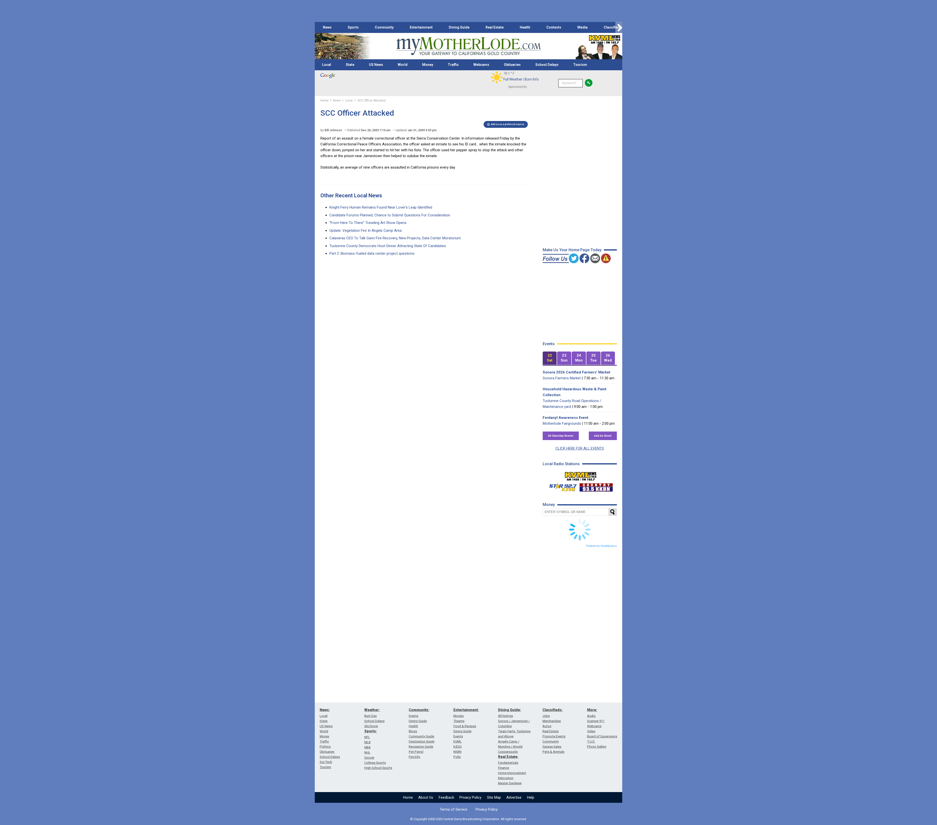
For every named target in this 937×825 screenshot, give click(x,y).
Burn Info (532, 79)
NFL (367, 737)
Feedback (446, 797)
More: (592, 710)
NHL (367, 752)
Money (427, 65)
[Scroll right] (618, 27)
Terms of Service (453, 809)
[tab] (550, 358)
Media (582, 27)
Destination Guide (421, 741)
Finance (503, 768)
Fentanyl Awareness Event (565, 417)
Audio (591, 716)
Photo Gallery (596, 746)
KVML (457, 741)
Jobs (546, 716)
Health (525, 27)
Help (530, 797)
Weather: (372, 710)
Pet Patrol (416, 752)
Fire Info (414, 757)
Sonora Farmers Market (562, 378)
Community (384, 27)
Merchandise (551, 721)
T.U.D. (591, 741)
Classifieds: (552, 710)
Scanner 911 (595, 721)
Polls (457, 757)
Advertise (513, 797)
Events (413, 716)
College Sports (375, 763)
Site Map (494, 797)
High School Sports (378, 768)
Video (591, 731)
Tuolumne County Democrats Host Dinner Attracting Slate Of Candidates (387, 246)
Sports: (370, 731)
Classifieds (613, 27)
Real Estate (495, 27)
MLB (367, 742)
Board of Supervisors (602, 736)
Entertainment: (466, 710)
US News (376, 65)
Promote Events (553, 736)
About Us (425, 797)
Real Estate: (508, 757)
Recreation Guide (421, 746)
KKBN (457, 752)
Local (326, 65)
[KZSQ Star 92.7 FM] (561, 486)
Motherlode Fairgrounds (562, 423)
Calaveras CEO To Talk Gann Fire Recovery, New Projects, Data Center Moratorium (395, 238)
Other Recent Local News (351, 195)
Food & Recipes (464, 726)
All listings (505, 716)
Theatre (458, 721)
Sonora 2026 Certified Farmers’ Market (576, 372)
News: (325, 710)
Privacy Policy (470, 797)
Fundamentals (508, 763)
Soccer (369, 757)
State (350, 65)
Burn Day (370, 716)
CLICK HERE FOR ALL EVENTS (579, 448)
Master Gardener (510, 783)
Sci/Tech (326, 762)
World (402, 65)
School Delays (547, 65)
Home (408, 797)
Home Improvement (512, 773)
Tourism (580, 65)
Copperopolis (508, 752)
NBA (367, 747)
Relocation (505, 778)
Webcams (481, 65)
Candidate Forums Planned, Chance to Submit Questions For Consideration (389, 215)
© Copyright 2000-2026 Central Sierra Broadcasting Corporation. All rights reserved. (468, 819)
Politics (325, 746)
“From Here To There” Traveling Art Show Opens (368, 223)
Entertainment (421, 27)
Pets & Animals (553, 752)
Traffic (453, 65)
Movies (458, 716)
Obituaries (512, 65)
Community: (419, 710)
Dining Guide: (509, 710)
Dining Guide (459, 27)
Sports (353, 27)
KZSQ (457, 746)
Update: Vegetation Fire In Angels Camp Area (365, 230)
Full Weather (512, 79)
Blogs (413, 731)
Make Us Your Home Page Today (572, 250)
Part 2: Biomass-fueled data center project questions (372, 253)
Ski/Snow (371, 726)
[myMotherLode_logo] (468, 46)
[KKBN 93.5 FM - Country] (596, 486)
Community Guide (421, 736)
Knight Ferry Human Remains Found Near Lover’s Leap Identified (380, 207)
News (327, 27)
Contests (553, 27)
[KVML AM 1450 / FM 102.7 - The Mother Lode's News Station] (581, 475)
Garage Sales (551, 746)
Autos (546, 726)
